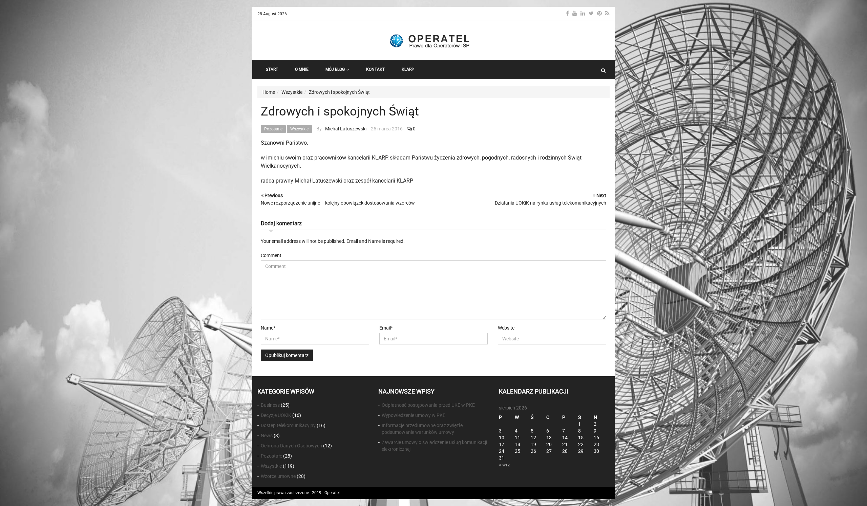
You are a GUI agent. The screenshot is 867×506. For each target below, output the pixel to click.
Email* (386, 328)
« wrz (504, 464)
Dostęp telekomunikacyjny (288, 425)
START (272, 69)
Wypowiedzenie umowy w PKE (413, 415)
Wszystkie (299, 129)
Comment (271, 255)
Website (506, 328)
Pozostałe (273, 129)
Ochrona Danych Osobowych (291, 445)
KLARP (408, 69)
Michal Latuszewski (345, 128)
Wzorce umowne (278, 476)
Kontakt (375, 69)
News (267, 435)
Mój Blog (335, 69)
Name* (268, 328)
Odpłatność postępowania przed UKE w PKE (428, 405)
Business (270, 405)
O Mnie (302, 69)
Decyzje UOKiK (276, 415)
